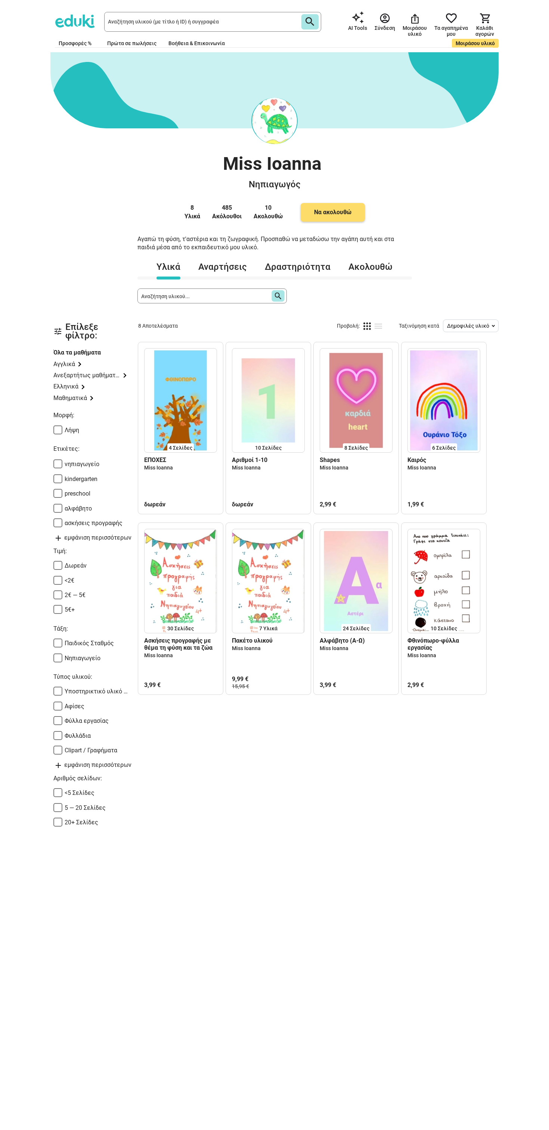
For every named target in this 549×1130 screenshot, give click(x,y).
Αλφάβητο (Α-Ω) (342, 640)
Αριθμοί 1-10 (249, 459)
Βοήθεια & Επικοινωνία (196, 43)
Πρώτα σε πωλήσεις (131, 43)
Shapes (330, 459)
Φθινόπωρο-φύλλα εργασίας (433, 644)
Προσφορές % (75, 43)
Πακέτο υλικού (252, 640)
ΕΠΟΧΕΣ (155, 459)
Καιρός (416, 459)
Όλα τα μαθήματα (77, 352)
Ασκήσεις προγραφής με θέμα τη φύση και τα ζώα (178, 644)
